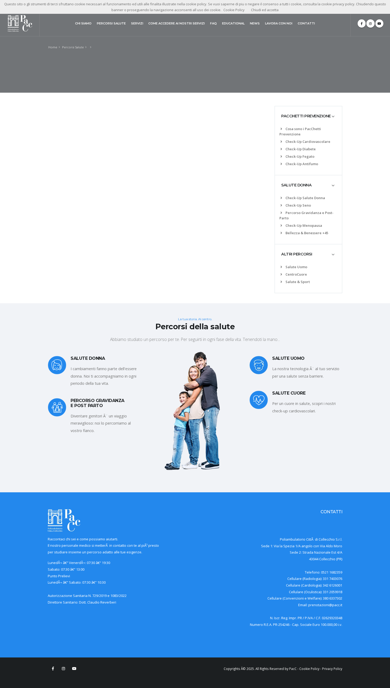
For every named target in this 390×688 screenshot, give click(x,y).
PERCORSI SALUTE (111, 23)
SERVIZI (137, 23)
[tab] (308, 116)
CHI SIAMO (83, 23)
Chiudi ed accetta (265, 9)
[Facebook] (362, 23)
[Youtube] (379, 23)
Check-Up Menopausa (303, 225)
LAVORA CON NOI (278, 23)
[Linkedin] (370, 23)
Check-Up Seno (298, 205)
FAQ (213, 23)
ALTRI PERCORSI (296, 254)
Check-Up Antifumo (301, 163)
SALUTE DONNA (296, 185)
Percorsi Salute (73, 47)
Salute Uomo (296, 266)
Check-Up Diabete (300, 149)
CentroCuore (296, 274)
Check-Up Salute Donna (305, 197)
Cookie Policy (309, 668)
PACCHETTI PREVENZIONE (306, 116)
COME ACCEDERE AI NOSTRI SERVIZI (176, 23)
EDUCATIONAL (233, 23)
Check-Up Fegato (299, 156)
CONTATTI (306, 23)
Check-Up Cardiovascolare (307, 141)
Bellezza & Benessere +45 (306, 232)
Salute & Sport (297, 281)
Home (52, 47)
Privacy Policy (332, 668)
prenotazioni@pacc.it (325, 604)
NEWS (255, 23)
